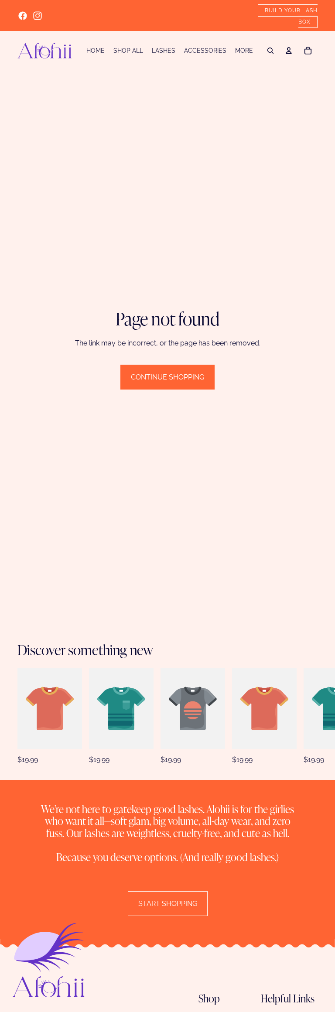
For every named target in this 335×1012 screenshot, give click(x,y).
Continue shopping (167, 377)
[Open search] (270, 50)
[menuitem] (244, 50)
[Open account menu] (288, 50)
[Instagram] (37, 15)
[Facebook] (22, 15)
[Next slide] (312, 716)
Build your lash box (291, 16)
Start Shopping (167, 903)
